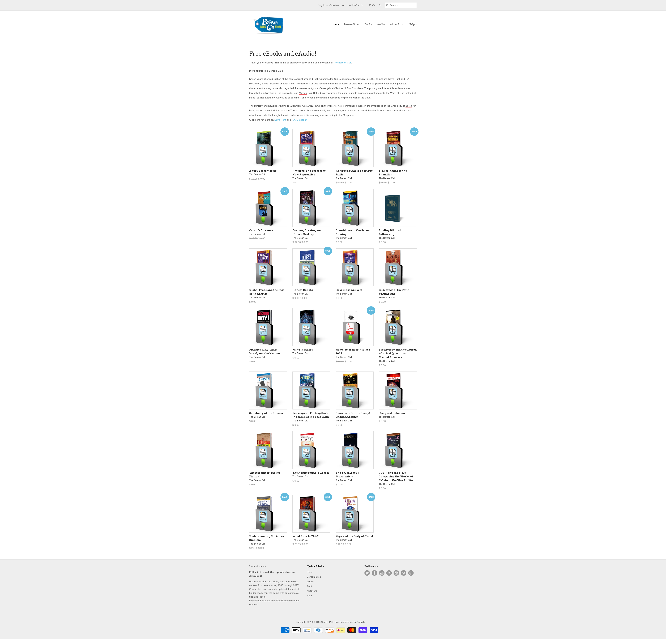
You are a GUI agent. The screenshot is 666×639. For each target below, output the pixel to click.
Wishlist (359, 5)
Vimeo (403, 573)
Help (412, 24)
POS (331, 622)
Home (335, 24)
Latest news (257, 566)
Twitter (367, 573)
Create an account (340, 5)
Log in (322, 5)
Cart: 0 (376, 5)
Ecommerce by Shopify (352, 622)
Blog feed (389, 573)
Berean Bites (351, 24)
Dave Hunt (280, 119)
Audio (381, 24)
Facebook (374, 573)
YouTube (382, 573)
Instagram (396, 573)
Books (368, 24)
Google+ (411, 573)
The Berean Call (342, 62)
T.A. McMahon (299, 119)
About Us (396, 24)
